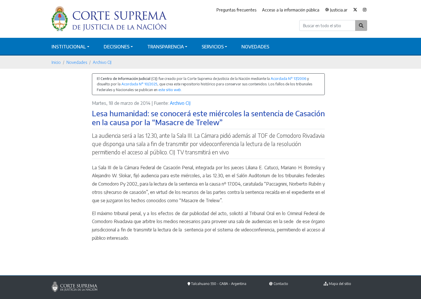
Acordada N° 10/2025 (139, 84)
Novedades (255, 47)
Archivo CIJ (102, 62)
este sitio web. (170, 89)
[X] (355, 10)
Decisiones (116, 47)
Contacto (281, 284)
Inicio (56, 62)
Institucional (69, 47)
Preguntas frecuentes (236, 9)
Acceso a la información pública (290, 9)
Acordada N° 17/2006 (288, 78)
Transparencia (165, 47)
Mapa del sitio (340, 284)
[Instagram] (364, 10)
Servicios (213, 47)
